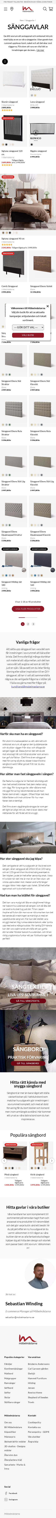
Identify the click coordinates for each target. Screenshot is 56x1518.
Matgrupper (10, 1378)
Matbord (8, 1373)
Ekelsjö (31, 1373)
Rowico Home (35, 1392)
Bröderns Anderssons (38, 1364)
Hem (22, 20)
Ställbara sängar (12, 1402)
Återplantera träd (13, 1459)
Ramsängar (9, 1383)
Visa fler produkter (28, 609)
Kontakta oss (34, 1427)
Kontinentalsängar (13, 1368)
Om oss (8, 1422)
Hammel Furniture (37, 1378)
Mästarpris (9, 1436)
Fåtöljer (8, 1364)
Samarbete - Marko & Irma (14, 1466)
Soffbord (8, 1388)
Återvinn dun (10, 1455)
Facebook (13, 1493)
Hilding (31, 1383)
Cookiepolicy (34, 1422)
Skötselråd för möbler (15, 1441)
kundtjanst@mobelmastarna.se (28, 686)
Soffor (7, 1392)
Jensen (31, 1388)
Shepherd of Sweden (38, 1397)
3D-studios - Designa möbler (14, 1448)
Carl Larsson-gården (38, 1368)
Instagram (13, 1499)
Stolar (7, 1397)
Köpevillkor (10, 1432)
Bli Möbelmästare (13, 1427)
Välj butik (28, 335)
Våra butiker (34, 1436)
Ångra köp (33, 1441)
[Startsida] (28, 8)
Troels (31, 1402)
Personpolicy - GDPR (38, 1432)
